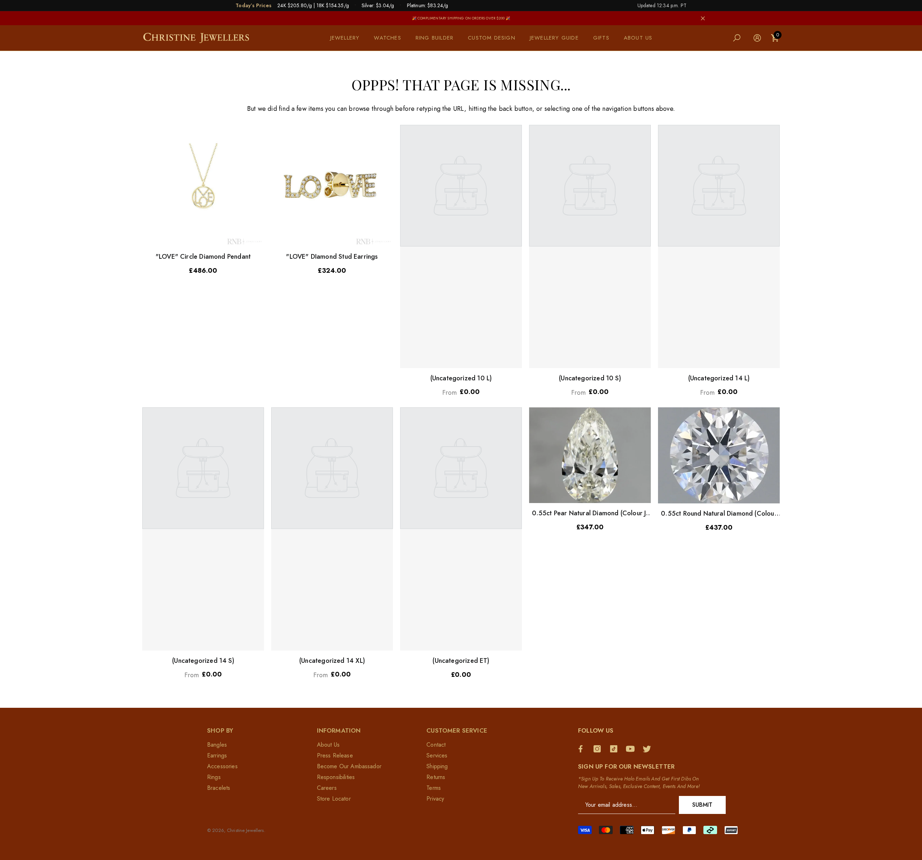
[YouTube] (632, 749)
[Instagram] (599, 749)
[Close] (703, 18)
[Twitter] (649, 749)
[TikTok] (615, 749)
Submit (702, 805)
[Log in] (757, 37)
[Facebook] (582, 749)
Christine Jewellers (245, 830)
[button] (348, 38)
